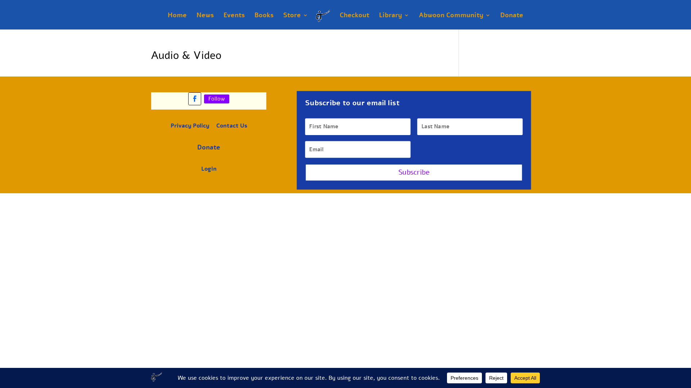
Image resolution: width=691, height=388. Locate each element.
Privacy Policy (190, 126)
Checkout (354, 16)
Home (177, 16)
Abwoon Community (451, 16)
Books (264, 16)
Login (209, 169)
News (205, 16)
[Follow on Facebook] (194, 98)
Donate (511, 16)
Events (234, 16)
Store (292, 16)
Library (390, 16)
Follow (216, 99)
